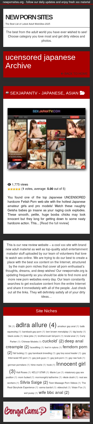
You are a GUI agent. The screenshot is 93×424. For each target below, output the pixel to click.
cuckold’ (53, 341)
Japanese (52, 93)
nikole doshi (70, 377)
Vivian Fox (79, 387)
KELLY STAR (40, 372)
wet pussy (31, 393)
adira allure (36, 324)
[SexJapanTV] (46, 138)
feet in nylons (53, 347)
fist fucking (20, 353)
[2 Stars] (11, 189)
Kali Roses (23, 372)
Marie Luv (57, 372)
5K (11, 326)
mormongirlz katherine (48, 377)
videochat (64, 387)
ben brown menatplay (59, 331)
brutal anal (71, 335)
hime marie (38, 364)
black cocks (15, 335)
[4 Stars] (16, 189)
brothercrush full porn (51, 335)
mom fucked (26, 377)
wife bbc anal (54, 392)
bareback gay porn (33, 331)
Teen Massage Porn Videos (65, 382)
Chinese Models (31, 341)
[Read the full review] (54, 223)
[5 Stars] (19, 189)
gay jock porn (59, 357)
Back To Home (76, 73)
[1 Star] (9, 189)
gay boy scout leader (68, 353)
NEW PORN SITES (28, 17)
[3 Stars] (14, 189)
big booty (79, 331)
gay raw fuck (77, 357)
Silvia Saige (34, 382)
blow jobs (30, 335)
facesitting (37, 347)
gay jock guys (41, 357)
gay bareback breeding (42, 353)
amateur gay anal (68, 326)
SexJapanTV (23, 93)
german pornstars (19, 364)
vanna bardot (47, 387)
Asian (72, 93)
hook (51, 364)
